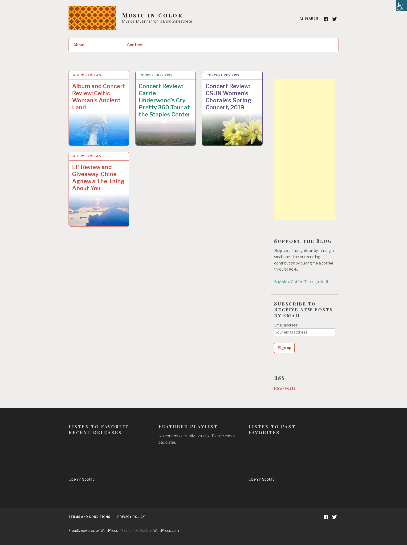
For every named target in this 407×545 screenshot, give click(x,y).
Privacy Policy (131, 517)
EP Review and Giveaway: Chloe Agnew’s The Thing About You (98, 178)
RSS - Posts (285, 388)
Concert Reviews (156, 75)
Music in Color (152, 15)
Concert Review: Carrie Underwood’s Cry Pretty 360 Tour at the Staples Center (165, 100)
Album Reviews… (88, 75)
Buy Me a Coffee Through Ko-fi (301, 282)
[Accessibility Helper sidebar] (401, 5)
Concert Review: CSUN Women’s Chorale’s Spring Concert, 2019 (228, 97)
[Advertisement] (304, 149)
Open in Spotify (81, 479)
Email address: (286, 325)
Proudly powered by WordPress (93, 530)
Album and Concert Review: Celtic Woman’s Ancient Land (98, 97)
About (79, 45)
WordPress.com (166, 530)
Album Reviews (87, 156)
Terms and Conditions (89, 517)
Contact (135, 45)
